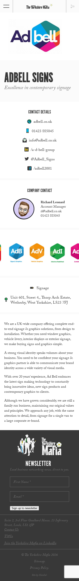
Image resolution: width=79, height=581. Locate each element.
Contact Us (11, 530)
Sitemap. (39, 562)
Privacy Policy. (39, 568)
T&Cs (8, 536)
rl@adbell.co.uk (51, 212)
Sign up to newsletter (24, 508)
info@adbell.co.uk (42, 141)
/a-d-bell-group (43, 150)
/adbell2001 (43, 169)
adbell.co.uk (42, 122)
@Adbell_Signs (43, 160)
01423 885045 (43, 131)
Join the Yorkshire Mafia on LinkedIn (30, 543)
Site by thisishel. (39, 575)
